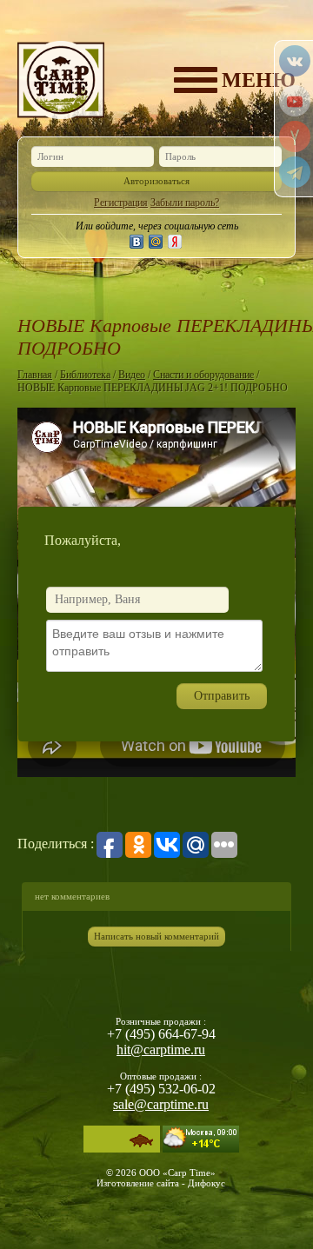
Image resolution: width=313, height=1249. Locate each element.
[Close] (294, 506)
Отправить (222, 695)
